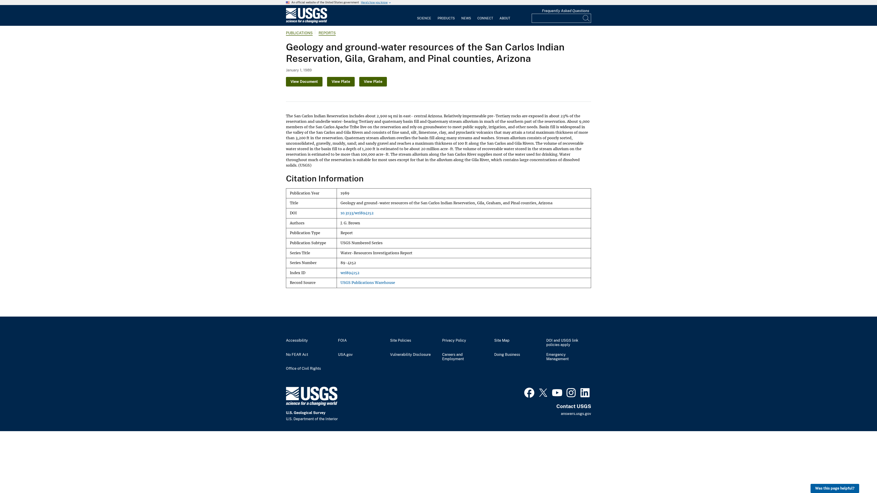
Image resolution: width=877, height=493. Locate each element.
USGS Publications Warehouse (368, 283)
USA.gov (345, 355)
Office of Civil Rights (303, 369)
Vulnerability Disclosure (410, 355)
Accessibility (297, 340)
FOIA (342, 340)
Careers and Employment (453, 357)
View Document (304, 81)
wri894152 (350, 273)
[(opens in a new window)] (529, 392)
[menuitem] (424, 15)
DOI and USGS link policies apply (562, 342)
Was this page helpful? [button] (835, 488)
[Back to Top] (860, 476)
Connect (485, 18)
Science (424, 18)
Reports (327, 33)
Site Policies (400, 340)
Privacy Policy (454, 340)
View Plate (341, 81)
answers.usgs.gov (576, 414)
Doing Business (507, 355)
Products (446, 18)
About (504, 18)
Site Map (502, 340)
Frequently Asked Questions (565, 11)
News (466, 18)
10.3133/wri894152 (357, 213)
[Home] (306, 22)
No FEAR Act (297, 355)
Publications (299, 33)
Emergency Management (557, 357)
